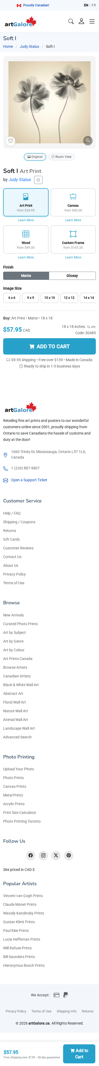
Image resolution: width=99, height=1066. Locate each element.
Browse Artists (15, 667)
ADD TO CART (53, 346)
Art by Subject (14, 632)
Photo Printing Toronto (22, 821)
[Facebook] (30, 855)
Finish (8, 267)
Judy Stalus (29, 46)
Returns (9, 531)
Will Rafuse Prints (17, 948)
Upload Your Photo (18, 769)
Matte (26, 275)
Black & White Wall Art (21, 685)
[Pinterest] (68, 855)
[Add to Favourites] (10, 141)
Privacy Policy (14, 574)
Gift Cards (11, 539)
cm (93, 327)
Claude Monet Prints (19, 904)
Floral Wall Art (14, 702)
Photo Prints (13, 778)
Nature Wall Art (15, 711)
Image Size (12, 288)
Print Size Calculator (19, 812)
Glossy (72, 275)
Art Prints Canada (17, 659)
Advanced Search (17, 737)
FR (94, 5)
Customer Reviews (18, 548)
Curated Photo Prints (20, 624)
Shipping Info (67, 1011)
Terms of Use (13, 583)
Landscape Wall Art (19, 728)
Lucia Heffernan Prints (21, 939)
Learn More (26, 220)
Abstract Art (13, 693)
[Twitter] (56, 855)
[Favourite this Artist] (38, 180)
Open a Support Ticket (29, 480)
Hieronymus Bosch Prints (24, 965)
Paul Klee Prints (16, 930)
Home (8, 46)
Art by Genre (13, 641)
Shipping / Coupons (19, 522)
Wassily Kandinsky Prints (23, 913)
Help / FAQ (12, 513)
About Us (10, 565)
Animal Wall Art (15, 720)
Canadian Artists (17, 676)
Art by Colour (14, 650)
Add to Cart (81, 1053)
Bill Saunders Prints (19, 957)
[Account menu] (81, 21)
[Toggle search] (71, 21)
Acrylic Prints (14, 804)
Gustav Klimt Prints (19, 922)
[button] (92, 21)
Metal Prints (13, 795)
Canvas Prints (14, 786)
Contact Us (12, 557)
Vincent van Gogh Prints (23, 896)
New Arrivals (13, 615)
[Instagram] (43, 855)
